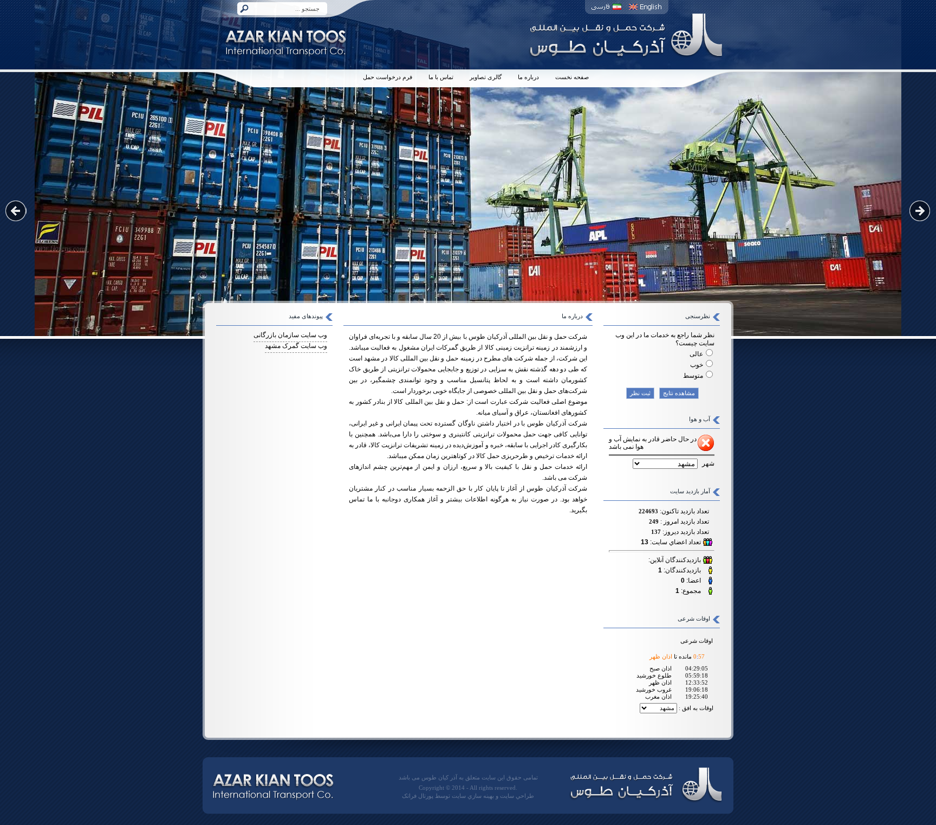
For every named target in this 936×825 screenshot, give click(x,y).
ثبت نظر (640, 393)
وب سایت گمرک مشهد (296, 346)
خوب (696, 365)
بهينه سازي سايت (473, 796)
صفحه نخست (572, 77)
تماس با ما (440, 77)
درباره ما (528, 77)
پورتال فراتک (417, 796)
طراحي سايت (517, 796)
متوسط (693, 375)
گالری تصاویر (486, 77)
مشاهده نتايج (679, 393)
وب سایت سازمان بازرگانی (290, 335)
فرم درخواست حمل (387, 77)
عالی (696, 354)
